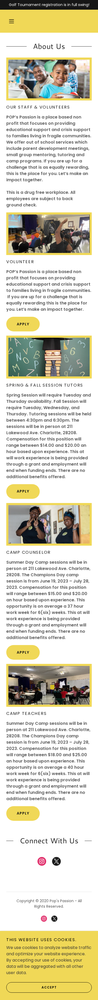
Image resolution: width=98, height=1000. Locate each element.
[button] (11, 21)
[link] (41, 862)
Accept (49, 987)
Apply (23, 324)
